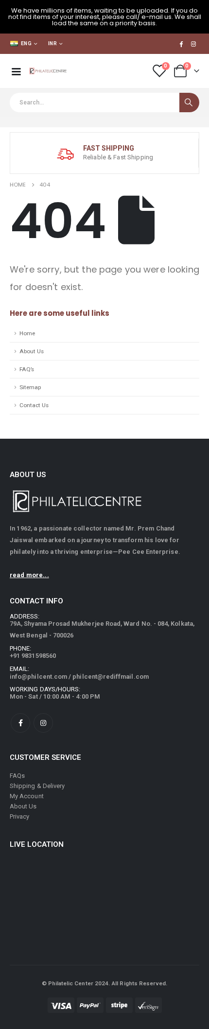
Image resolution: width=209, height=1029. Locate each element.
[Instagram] (193, 44)
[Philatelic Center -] (48, 71)
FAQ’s (26, 369)
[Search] (189, 102)
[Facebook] (181, 44)
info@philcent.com (38, 676)
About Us (31, 351)
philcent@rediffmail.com (110, 676)
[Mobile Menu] (16, 71)
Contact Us (34, 405)
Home (27, 333)
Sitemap (30, 387)
